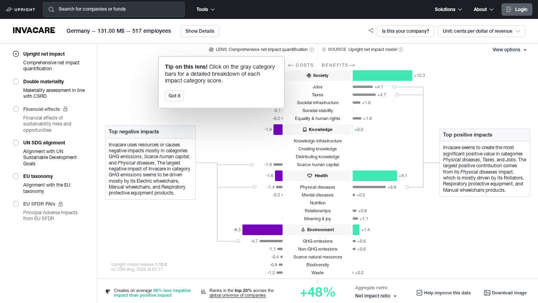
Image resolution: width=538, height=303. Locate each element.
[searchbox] (127, 9)
